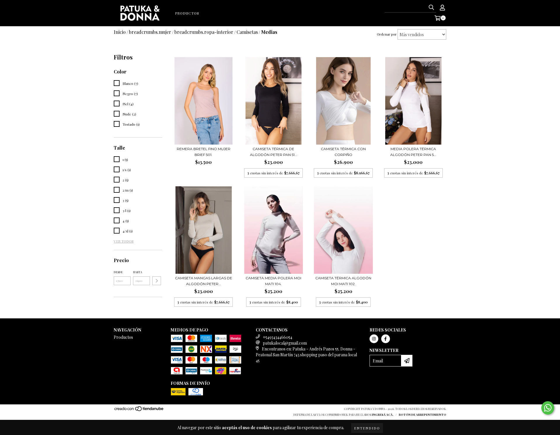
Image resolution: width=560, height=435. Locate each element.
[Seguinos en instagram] (374, 338)
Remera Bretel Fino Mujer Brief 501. (203, 152)
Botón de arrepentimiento (422, 415)
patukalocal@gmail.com (285, 343)
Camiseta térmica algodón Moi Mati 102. (343, 281)
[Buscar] (431, 7)
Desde (118, 272)
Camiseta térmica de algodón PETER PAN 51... (273, 152)
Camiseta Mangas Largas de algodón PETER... (203, 281)
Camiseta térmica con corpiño (343, 152)
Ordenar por (387, 34)
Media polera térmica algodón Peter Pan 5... (413, 152)
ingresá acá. (382, 415)
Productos (187, 13)
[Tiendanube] (139, 410)
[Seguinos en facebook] (385, 338)
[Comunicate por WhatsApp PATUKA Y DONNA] (547, 408)
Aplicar (156, 280)
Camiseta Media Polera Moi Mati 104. (273, 281)
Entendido (367, 428)
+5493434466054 (277, 337)
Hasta (137, 272)
